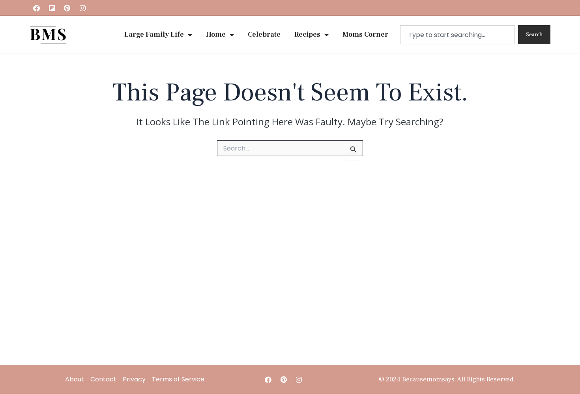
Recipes (307, 34)
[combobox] (457, 34)
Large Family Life (154, 34)
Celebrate (264, 34)
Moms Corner (365, 34)
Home (216, 34)
